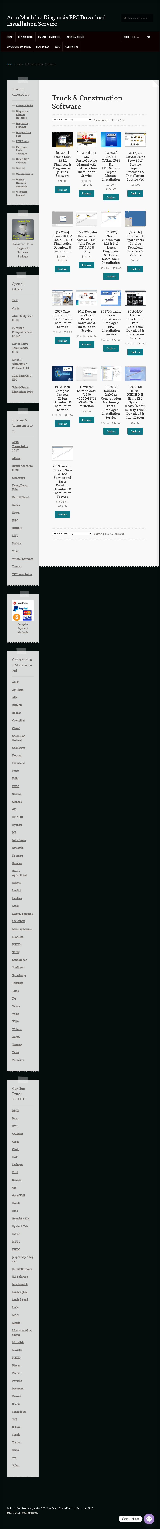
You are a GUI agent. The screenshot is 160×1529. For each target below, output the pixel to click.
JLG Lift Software (22, 1268)
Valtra (16, 1006)
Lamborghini (19, 1292)
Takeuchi (17, 982)
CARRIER (17, 1133)
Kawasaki (17, 847)
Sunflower (18, 967)
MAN (15, 1315)
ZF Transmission (22, 574)
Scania (16, 1404)
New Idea (17, 936)
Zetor (15, 1052)
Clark (15, 1149)
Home (10, 37)
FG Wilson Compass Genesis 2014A (22, 332)
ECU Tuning (23, 141)
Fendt (15, 770)
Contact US (71, 46)
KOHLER (17, 528)
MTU (15, 535)
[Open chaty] (149, 1519)
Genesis (16, 1180)
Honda (16, 1203)
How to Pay (42, 46)
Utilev (15, 1450)
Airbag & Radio (24, 105)
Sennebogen (19, 959)
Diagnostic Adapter (49, 37)
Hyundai (17, 824)
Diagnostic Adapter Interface (22, 114)
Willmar (17, 1029)
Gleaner (16, 793)
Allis (14, 697)
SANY (15, 952)
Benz (15, 1118)
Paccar (16, 1373)
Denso (16, 504)
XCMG (16, 1036)
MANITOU (18, 921)
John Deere (19, 840)
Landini (16, 890)
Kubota (16, 882)
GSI (14, 809)
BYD (15, 1126)
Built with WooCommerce (22, 1512)
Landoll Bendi (20, 1299)
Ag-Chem (17, 689)
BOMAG (17, 705)
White (15, 1021)
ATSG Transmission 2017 (20, 446)
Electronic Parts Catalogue (22, 150)
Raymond (17, 1388)
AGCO (15, 682)
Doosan (16, 755)
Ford (15, 1172)
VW (14, 1457)
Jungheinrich (20, 1284)
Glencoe (17, 801)
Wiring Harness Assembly (21, 183)
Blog (57, 46)
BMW (15, 1110)
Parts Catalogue (75, 37)
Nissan (16, 1365)
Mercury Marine (22, 928)
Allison (16, 458)
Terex (15, 990)
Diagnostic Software (19, 46)
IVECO (16, 1249)
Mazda (16, 1322)
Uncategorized (24, 173)
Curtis (15, 308)
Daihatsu (17, 1164)
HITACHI (17, 817)
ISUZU (16, 1241)
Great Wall (18, 1195)
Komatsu (17, 855)
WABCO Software (22, 558)
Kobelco (17, 863)
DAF (15, 1157)
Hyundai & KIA (20, 1218)
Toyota (16, 1442)
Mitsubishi (18, 1342)
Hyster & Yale (20, 1226)
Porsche (17, 1380)
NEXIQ (16, 944)
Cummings (18, 477)
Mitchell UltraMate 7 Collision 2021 (20, 364)
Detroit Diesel (20, 497)
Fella (15, 778)
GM (14, 1187)
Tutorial (20, 168)
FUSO (15, 786)
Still (14, 1419)
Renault (16, 1396)
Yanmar (17, 566)
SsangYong (19, 1411)
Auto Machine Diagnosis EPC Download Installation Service (56, 20)
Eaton (15, 512)
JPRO (15, 520)
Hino (15, 1210)
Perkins (16, 543)
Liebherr (17, 898)
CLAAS (16, 728)
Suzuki (16, 1434)
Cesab (15, 1141)
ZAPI (15, 300)
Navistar (17, 1350)
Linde (15, 1307)
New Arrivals (25, 37)
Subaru (16, 1427)
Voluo (15, 551)
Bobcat (16, 712)
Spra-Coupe (19, 975)
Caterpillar (18, 720)
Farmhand (18, 763)
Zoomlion (18, 1060)
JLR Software (20, 1276)
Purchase (62, 189)
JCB (14, 832)
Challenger (18, 747)
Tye (14, 998)
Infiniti (16, 1234)
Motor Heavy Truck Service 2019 (20, 347)
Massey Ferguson (22, 913)
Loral (15, 905)
